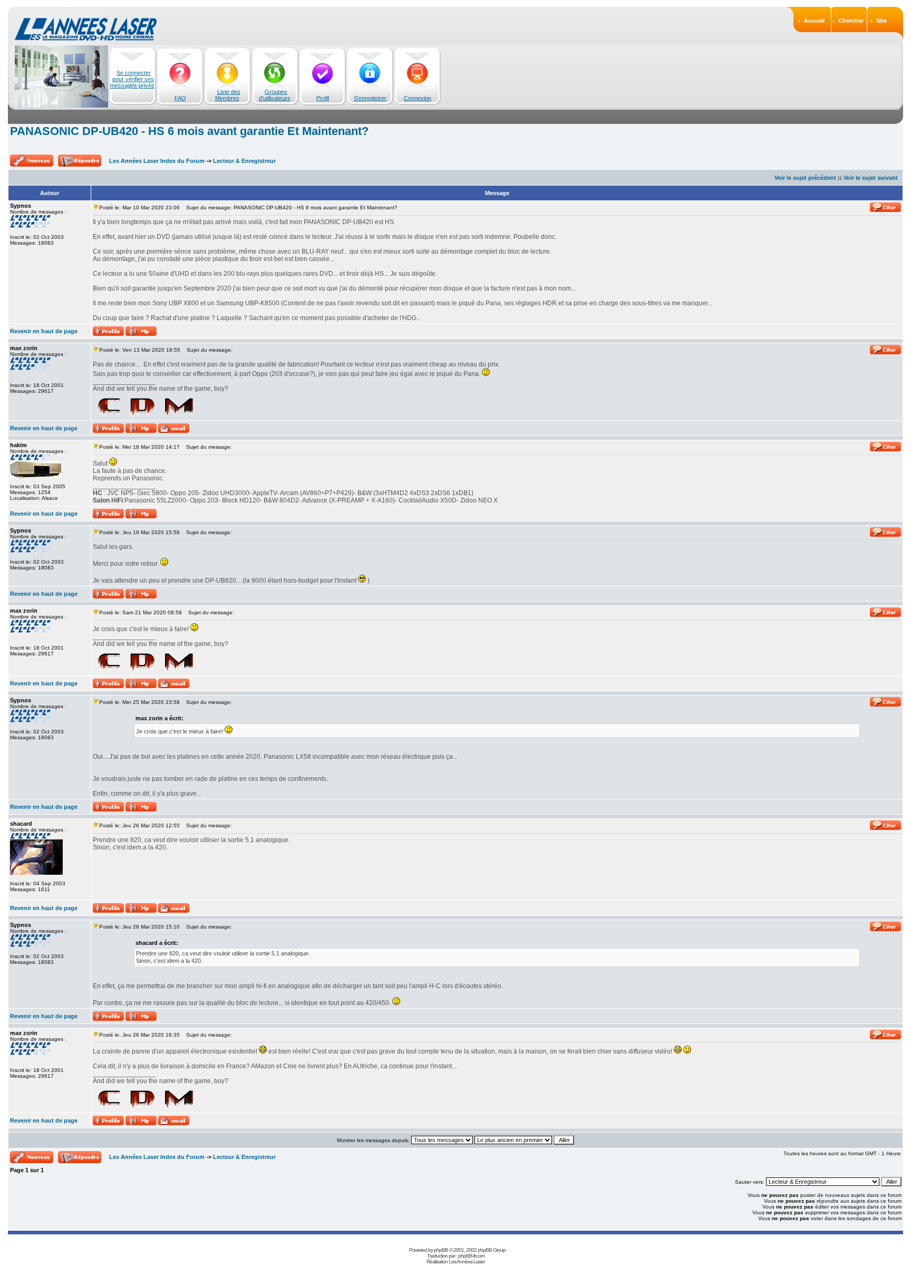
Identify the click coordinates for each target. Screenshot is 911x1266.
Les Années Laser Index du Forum (157, 161)
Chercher (851, 20)
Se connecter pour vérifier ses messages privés (132, 79)
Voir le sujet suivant (871, 178)
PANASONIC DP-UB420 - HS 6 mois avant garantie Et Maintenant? (189, 131)
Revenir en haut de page (43, 331)
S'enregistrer (370, 98)
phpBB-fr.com (471, 1256)
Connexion (417, 98)
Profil (322, 98)
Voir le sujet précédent (805, 178)
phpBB (441, 1250)
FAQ (180, 98)
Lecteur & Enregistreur (244, 161)
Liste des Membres (227, 95)
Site (881, 20)
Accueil (814, 20)
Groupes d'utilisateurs (274, 95)
